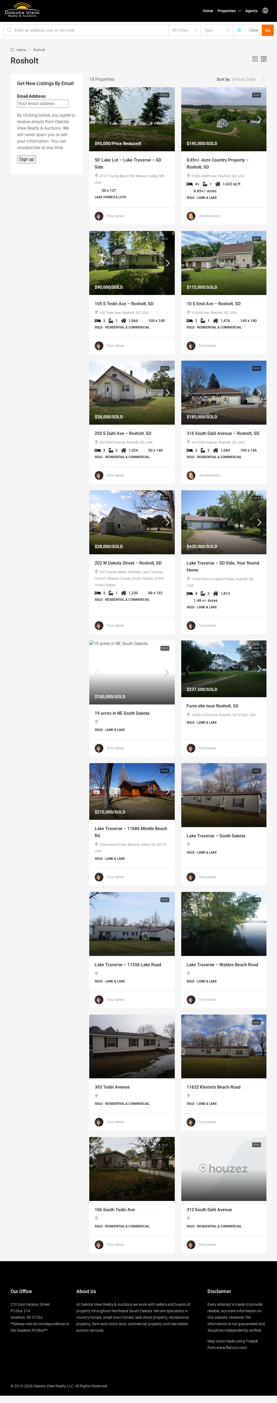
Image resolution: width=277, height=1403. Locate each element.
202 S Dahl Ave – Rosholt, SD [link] (123, 433)
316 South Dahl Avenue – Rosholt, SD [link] (223, 433)
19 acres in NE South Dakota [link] (122, 713)
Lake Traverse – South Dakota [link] (216, 835)
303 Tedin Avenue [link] (112, 1087)
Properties (226, 11)
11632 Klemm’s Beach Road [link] (213, 1087)
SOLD (256, 94)
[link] (132, 119)
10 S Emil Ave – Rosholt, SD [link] (213, 303)
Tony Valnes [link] (115, 216)
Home (208, 11)
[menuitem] (265, 10)
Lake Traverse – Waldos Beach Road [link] (222, 964)
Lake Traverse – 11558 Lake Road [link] (128, 964)
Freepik (252, 1341)
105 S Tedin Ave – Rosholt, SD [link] (124, 303)
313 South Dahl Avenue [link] (209, 1209)
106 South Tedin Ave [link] (115, 1209)
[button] (255, 59)
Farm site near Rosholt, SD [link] (212, 706)
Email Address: (32, 96)
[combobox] (185, 30)
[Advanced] (239, 30)
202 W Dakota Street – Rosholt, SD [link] (128, 563)
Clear (253, 30)
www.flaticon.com (231, 1347)
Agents (251, 11)
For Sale (162, 94)
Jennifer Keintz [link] (209, 216)
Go (267, 30)
